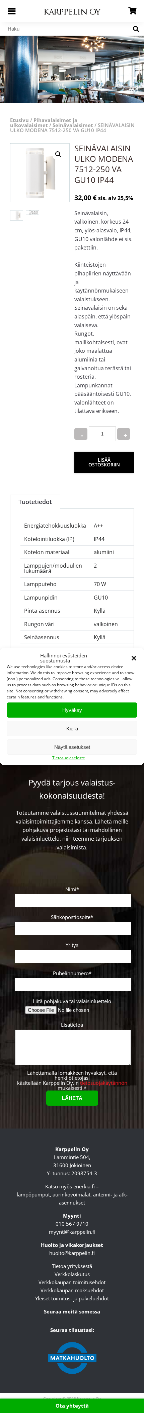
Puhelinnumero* (72, 974)
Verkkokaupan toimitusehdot (72, 1282)
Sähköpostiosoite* (72, 917)
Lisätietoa (72, 1025)
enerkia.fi (84, 1186)
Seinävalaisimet (73, 125)
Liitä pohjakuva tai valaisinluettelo (72, 1001)
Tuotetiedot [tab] (35, 502)
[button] (134, 658)
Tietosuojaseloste (68, 758)
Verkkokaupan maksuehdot (72, 1290)
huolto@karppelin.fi (72, 1253)
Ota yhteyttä (72, 1405)
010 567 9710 (72, 1223)
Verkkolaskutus (72, 1274)
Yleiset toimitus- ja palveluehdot (72, 1298)
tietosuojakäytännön (103, 1082)
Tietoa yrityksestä (72, 1266)
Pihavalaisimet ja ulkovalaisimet (43, 122)
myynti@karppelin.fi (72, 1231)
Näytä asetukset (72, 747)
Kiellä (72, 728)
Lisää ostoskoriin (104, 462)
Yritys (72, 945)
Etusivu (19, 120)
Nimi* (72, 889)
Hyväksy (72, 710)
